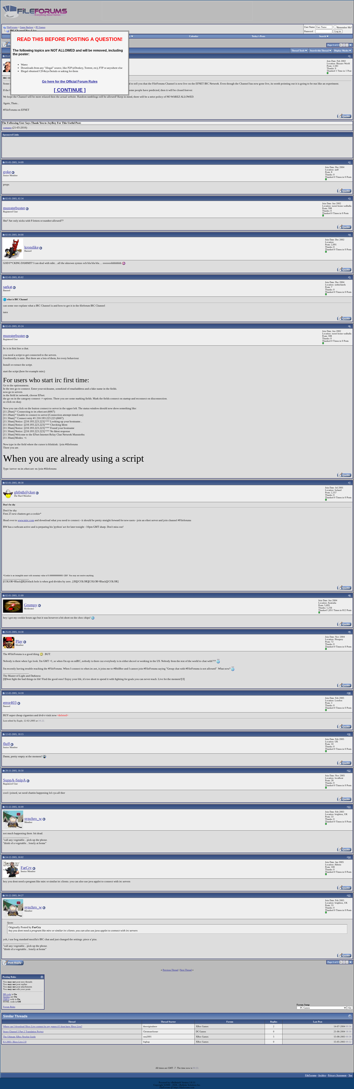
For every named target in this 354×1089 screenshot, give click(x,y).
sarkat (7, 287)
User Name (309, 27)
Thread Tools (298, 50)
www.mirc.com (26, 520)
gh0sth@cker (24, 492)
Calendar (193, 36)
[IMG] (6, 999)
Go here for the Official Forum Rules (70, 81)
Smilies (6, 996)
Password (308, 31)
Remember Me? (344, 27)
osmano (7, 127)
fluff (6, 744)
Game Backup (26, 27)
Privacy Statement (337, 1075)
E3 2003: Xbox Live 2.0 (14, 1042)
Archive (322, 1075)
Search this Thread (319, 50)
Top (350, 1075)
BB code (7, 994)
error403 (10, 702)
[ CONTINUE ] (70, 90)
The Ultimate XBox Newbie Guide (19, 1036)
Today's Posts (258, 36)
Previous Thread (170, 970)
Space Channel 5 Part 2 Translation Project (23, 1031)
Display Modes (341, 50)
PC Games (40, 27)
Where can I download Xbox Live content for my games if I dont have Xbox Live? (42, 1026)
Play (19, 641)
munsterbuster (14, 208)
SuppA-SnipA (14, 780)
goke (7, 172)
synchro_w (33, 818)
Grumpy (30, 605)
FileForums (12, 27)
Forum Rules (9, 1007)
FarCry (26, 868)
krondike (31, 247)
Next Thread (186, 970)
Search (322, 36)
